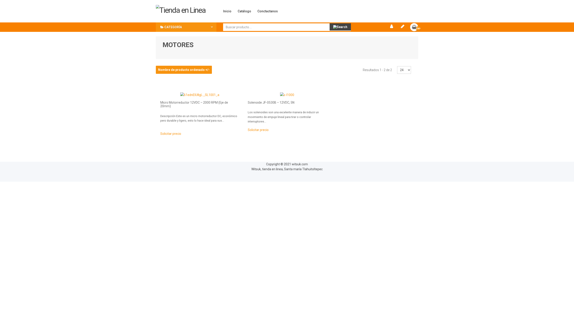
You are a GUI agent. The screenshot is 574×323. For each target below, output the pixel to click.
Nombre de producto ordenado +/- (184, 70)
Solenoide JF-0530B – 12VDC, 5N (271, 102)
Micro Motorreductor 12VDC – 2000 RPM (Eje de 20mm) (194, 104)
